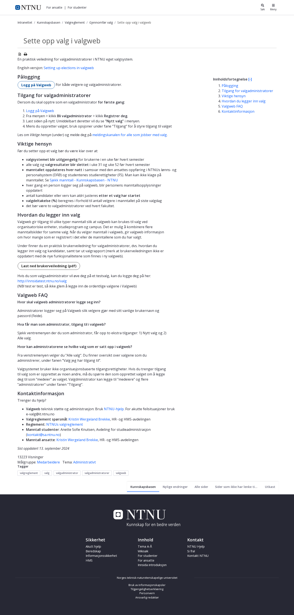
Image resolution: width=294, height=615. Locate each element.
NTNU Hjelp (196, 546)
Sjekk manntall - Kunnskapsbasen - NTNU (84, 180)
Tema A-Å (145, 546)
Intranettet (24, 22)
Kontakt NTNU (198, 556)
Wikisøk (143, 551)
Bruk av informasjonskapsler (147, 585)
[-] (250, 79)
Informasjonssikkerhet (101, 556)
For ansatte (146, 560)
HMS (89, 560)
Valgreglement (75, 22)
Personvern (147, 593)
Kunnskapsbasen (48, 22)
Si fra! (191, 551)
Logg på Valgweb (36, 85)
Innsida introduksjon (152, 565)
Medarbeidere (48, 462)
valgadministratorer (97, 473)
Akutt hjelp (93, 546)
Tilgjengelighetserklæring (147, 589)
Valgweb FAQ (232, 106)
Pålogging (230, 85)
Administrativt (84, 462)
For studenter (147, 556)
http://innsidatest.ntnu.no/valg (42, 281)
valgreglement (29, 473)
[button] (54, 7)
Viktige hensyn (234, 96)
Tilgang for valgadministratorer (247, 90)
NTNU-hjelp (114, 409)
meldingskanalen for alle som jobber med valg (129, 134)
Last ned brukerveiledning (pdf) (48, 266)
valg (47, 473)
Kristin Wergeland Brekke (89, 419)
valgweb (121, 473)
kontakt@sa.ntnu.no (43, 434)
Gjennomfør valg (101, 22)
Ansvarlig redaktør (147, 597)
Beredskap (93, 551)
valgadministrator (67, 473)
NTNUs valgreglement (64, 424)
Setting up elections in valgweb (69, 67)
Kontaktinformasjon (238, 111)
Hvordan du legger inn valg (244, 101)
